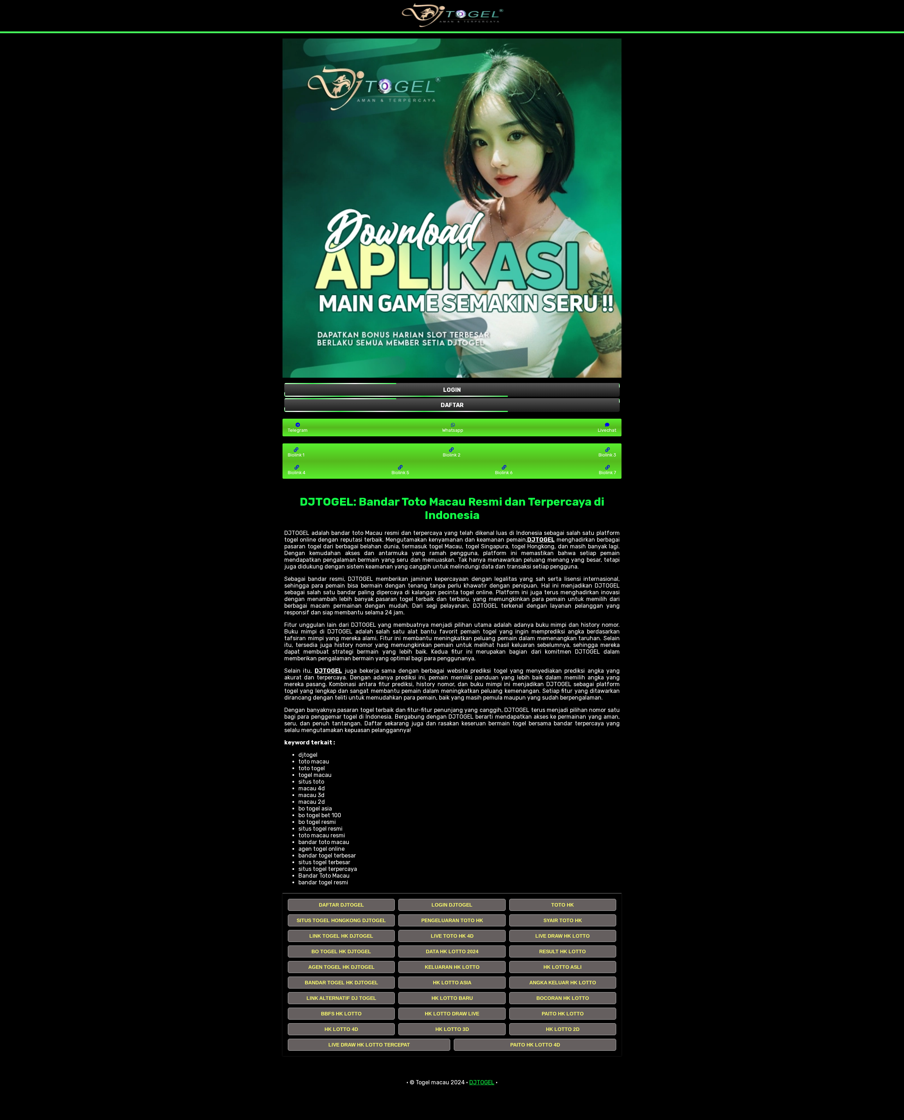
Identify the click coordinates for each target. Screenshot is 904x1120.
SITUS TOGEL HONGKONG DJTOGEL (341, 920)
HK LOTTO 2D (562, 1029)
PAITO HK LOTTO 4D (535, 1045)
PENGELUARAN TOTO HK (452, 920)
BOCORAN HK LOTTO (562, 998)
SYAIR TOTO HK (562, 920)
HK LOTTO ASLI (562, 967)
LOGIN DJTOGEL (452, 905)
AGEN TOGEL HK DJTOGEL (341, 967)
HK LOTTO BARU (452, 998)
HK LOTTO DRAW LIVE (452, 1013)
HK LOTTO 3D (452, 1029)
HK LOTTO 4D (341, 1029)
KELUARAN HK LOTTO (452, 967)
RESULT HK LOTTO (562, 951)
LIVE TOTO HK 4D (452, 936)
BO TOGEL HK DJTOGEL (341, 951)
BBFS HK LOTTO (341, 1013)
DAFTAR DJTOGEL (341, 905)
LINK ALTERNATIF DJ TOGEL (341, 998)
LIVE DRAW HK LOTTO (562, 936)
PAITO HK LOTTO (563, 1013)
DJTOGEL (541, 539)
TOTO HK (562, 905)
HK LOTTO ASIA (452, 982)
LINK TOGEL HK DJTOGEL (341, 936)
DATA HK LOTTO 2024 (452, 951)
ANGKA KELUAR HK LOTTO (562, 982)
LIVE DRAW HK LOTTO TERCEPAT (369, 1045)
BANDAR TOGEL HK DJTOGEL (341, 982)
